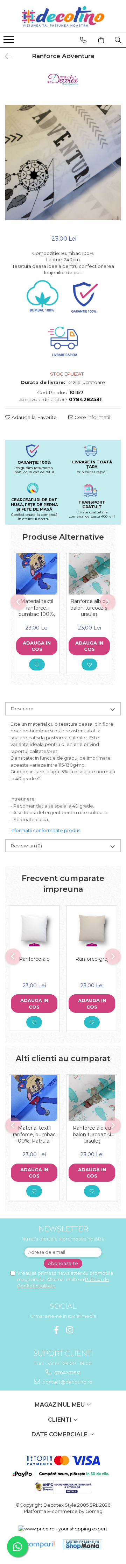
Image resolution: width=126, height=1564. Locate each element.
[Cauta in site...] (118, 40)
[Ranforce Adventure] (63, 162)
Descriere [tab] (22, 708)
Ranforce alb (34, 959)
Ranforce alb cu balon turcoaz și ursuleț (89, 607)
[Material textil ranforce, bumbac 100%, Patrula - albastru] (36, 574)
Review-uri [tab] (26, 845)
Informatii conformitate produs (45, 830)
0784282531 (66, 1372)
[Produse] (10, 41)
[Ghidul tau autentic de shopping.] (39, 1544)
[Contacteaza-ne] (83, 40)
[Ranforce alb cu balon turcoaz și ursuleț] (89, 574)
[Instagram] (70, 1330)
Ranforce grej (91, 959)
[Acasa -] (63, 16)
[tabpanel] (63, 162)
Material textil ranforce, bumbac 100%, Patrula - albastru (36, 607)
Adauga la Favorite (33, 417)
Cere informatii (91, 417)
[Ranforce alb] (34, 929)
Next (115, 170)
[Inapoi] (5, 56)
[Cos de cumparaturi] (101, 40)
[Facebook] (56, 1330)
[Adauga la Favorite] (37, 664)
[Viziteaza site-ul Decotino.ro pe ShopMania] (82, 1544)
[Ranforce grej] (92, 929)
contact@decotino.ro (67, 1382)
